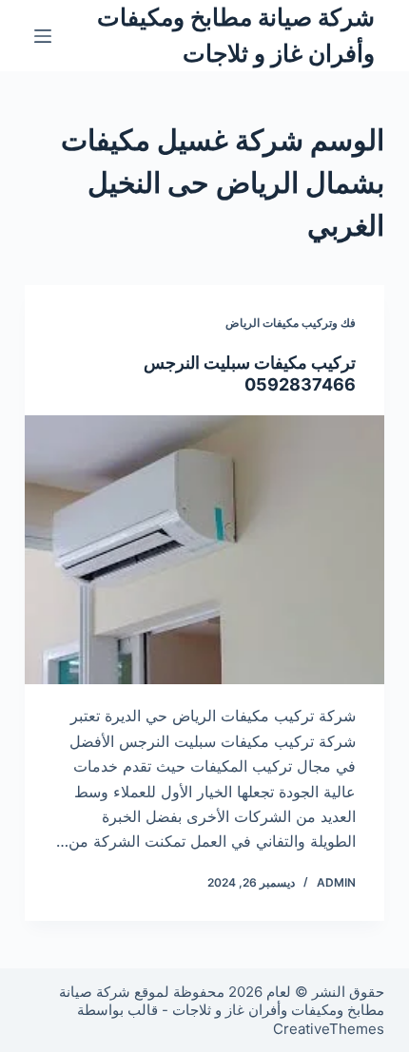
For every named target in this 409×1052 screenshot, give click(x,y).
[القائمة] (42, 36)
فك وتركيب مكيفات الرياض (290, 323)
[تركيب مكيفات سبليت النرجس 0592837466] (204, 550)
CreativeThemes (328, 1029)
